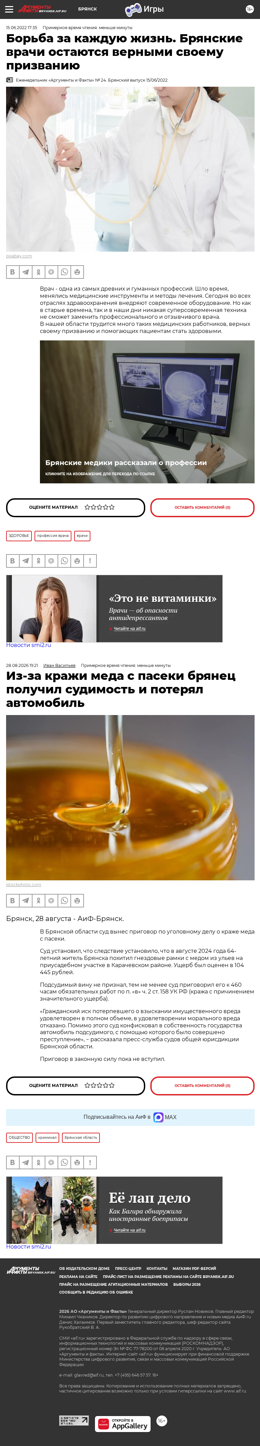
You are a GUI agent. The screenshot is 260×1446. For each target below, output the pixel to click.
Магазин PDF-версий (194, 1268)
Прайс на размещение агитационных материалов (113, 1284)
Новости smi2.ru (28, 645)
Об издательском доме (84, 1268)
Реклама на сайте (78, 1277)
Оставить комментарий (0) (203, 507)
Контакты (157, 1268)
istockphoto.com (23, 884)
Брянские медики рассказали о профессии (126, 463)
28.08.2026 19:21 (22, 665)
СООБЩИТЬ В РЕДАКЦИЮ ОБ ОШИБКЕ (96, 1292)
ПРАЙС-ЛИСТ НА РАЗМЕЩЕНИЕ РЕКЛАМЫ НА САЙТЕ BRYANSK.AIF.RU (168, 1277)
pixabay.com (19, 255)
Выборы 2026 (186, 1284)
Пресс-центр (128, 1268)
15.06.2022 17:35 (21, 27)
